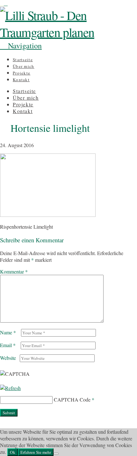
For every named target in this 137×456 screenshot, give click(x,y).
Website (8, 357)
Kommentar (14, 271)
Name (8, 332)
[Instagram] (2, 3)
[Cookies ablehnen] (56, 454)
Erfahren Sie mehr (35, 452)
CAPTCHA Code (72, 399)
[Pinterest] (6, 3)
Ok (12, 452)
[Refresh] (10, 388)
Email (8, 345)
